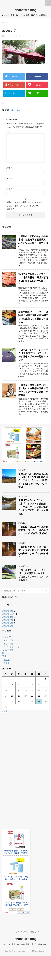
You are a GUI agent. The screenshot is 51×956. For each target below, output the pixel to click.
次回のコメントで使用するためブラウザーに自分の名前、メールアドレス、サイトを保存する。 (25, 205)
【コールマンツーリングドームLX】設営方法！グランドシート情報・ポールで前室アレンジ (33, 355)
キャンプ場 (8, 644)
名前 (9, 168)
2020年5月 (7, 626)
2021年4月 (7, 611)
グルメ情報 (7, 650)
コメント (11, 132)
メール (10, 178)
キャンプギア (9, 640)
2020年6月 (7, 623)
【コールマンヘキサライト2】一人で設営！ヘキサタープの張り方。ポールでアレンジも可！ (33, 575)
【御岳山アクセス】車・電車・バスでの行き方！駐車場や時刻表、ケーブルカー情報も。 (33, 552)
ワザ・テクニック (11, 647)
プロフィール (34, 932)
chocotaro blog (26, 10)
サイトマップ (21, 932)
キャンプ (6, 637)
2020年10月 (8, 614)
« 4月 (5, 711)
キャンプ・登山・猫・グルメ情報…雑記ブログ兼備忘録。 (25, 944)
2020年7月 (7, 620)
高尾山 (6, 663)
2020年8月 (7, 617)
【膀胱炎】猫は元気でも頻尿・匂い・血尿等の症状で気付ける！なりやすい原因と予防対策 (33, 390)
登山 (4, 656)
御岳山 (6, 659)
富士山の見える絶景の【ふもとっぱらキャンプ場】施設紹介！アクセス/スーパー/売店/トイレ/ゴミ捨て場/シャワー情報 (33, 480)
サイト (9, 188)
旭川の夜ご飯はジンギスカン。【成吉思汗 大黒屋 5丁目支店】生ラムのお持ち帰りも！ (33, 279)
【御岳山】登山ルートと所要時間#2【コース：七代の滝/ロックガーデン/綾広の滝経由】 (33, 530)
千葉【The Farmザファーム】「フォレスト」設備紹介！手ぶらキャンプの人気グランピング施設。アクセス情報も (33, 507)
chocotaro (16, 110)
